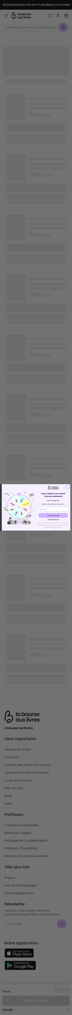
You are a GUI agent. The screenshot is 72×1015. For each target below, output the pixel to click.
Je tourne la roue (53, 515)
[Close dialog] (68, 487)
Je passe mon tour (53, 519)
